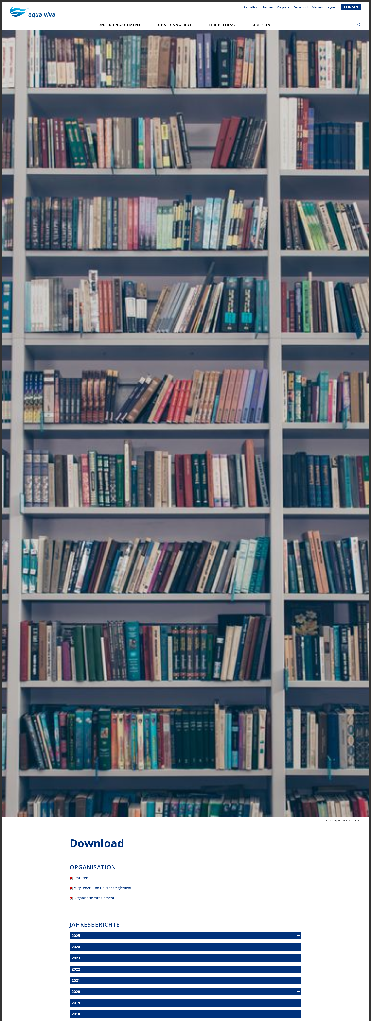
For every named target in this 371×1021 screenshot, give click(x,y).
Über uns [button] (263, 24)
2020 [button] (75, 991)
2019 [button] (75, 1002)
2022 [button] (75, 969)
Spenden (351, 7)
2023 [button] (75, 958)
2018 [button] (75, 1014)
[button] (359, 24)
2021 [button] (75, 980)
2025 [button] (75, 935)
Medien (317, 7)
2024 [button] (75, 946)
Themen (267, 7)
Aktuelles (250, 7)
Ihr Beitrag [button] (222, 24)
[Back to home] (32, 12)
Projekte (283, 7)
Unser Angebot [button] (175, 24)
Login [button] (331, 7)
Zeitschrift (300, 7)
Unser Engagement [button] (119, 24)
